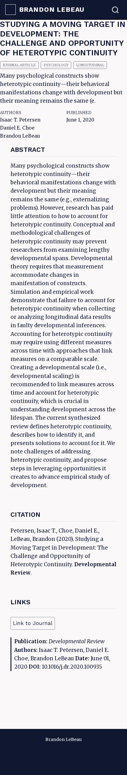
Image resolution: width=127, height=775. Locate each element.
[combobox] (115, 9)
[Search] (115, 9)
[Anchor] (49, 149)
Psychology (56, 65)
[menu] (10, 9)
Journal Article (19, 65)
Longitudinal (90, 65)
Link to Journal (32, 623)
